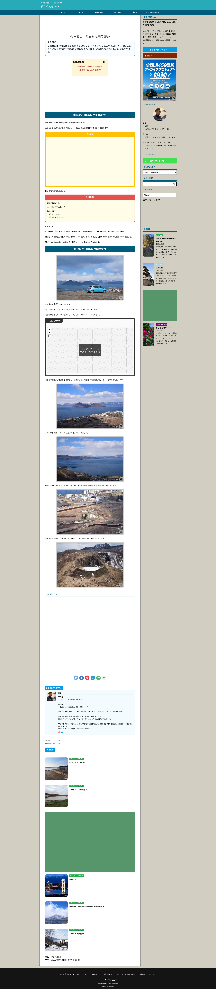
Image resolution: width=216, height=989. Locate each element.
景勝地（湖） (56, 743)
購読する (150, 56)
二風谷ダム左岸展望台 (78, 789)
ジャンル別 (117, 12)
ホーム (63, 12)
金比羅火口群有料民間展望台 (90, 70)
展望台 (49, 743)
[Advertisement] (90, 25)
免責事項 (142, 974)
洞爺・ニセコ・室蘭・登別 (56, 740)
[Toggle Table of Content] (103, 62)
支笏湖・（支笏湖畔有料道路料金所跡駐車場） (87, 906)
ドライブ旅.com (49, 6)
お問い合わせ (152, 974)
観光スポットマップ (83, 974)
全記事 (135, 12)
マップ (81, 12)
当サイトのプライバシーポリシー (127, 974)
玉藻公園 (159, 267)
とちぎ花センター (163, 327)
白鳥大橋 (72, 879)
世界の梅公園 (56, 957)
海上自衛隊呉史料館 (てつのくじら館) (65, 960)
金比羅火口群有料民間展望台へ (91, 66)
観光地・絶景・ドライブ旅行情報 (108, 983)
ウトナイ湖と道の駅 (77, 762)
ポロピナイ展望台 (76, 933)
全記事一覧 (70, 974)
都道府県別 (99, 12)
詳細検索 (94, 974)
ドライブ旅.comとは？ (153, 12)
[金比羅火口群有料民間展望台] (93, 678)
